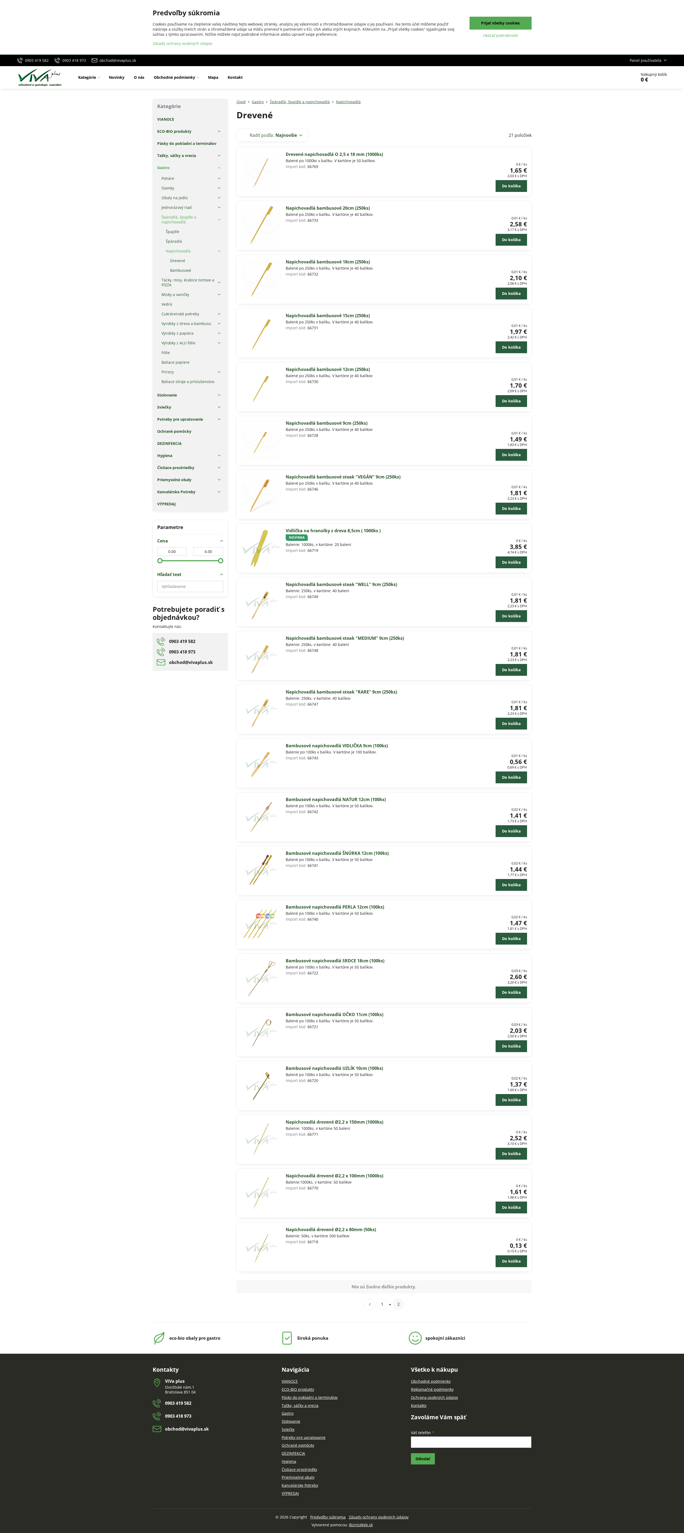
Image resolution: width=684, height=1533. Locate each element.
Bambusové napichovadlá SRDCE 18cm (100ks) (335, 961)
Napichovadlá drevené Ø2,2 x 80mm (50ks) (331, 1229)
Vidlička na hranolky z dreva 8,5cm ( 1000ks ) (333, 531)
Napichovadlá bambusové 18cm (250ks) (328, 262)
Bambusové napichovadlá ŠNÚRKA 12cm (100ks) (337, 853)
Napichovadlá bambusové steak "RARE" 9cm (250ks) (341, 692)
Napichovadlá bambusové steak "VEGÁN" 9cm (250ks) (343, 477)
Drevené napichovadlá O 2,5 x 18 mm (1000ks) (334, 154)
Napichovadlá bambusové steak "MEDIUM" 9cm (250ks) (345, 638)
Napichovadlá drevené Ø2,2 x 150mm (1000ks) (334, 1122)
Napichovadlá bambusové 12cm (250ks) (328, 369)
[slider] (160, 560)
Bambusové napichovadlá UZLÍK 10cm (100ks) (334, 1068)
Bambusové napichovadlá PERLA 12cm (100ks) (335, 907)
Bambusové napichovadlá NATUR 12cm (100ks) (336, 799)
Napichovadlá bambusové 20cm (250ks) (328, 208)
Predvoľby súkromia (328, 1517)
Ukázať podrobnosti (500, 35)
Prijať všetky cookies (500, 23)
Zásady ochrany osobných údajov (379, 1517)
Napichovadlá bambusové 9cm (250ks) (326, 423)
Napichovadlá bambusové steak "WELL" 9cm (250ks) (341, 584)
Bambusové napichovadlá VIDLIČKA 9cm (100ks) (337, 746)
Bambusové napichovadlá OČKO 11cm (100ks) (334, 1014)
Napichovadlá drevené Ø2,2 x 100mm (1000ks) (334, 1176)
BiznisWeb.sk (361, 1524)
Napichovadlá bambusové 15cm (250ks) (328, 316)
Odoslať (423, 1458)
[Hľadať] (617, 77)
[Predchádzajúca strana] (369, 1304)
